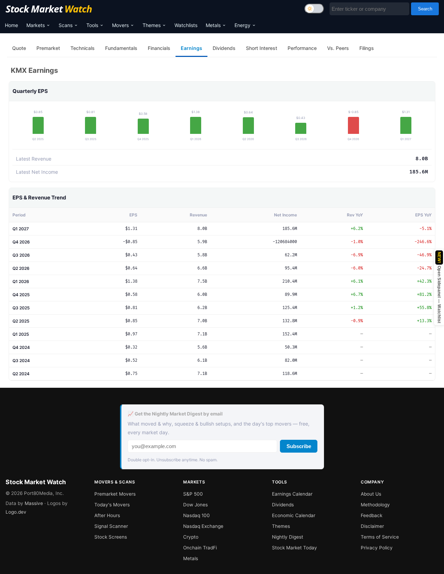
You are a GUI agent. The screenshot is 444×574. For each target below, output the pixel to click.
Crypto (190, 537)
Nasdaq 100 (196, 515)
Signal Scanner (111, 526)
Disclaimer (372, 526)
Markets (35, 25)
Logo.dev (16, 512)
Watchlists (185, 25)
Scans (65, 25)
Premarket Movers (115, 494)
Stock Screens (110, 537)
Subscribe (299, 446)
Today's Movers (112, 504)
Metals (213, 25)
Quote (19, 48)
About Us (371, 494)
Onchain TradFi (200, 547)
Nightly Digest (287, 537)
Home (11, 25)
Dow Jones (195, 504)
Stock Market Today (294, 547)
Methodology (375, 504)
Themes (152, 25)
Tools (92, 25)
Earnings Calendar (292, 494)
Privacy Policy (377, 547)
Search (425, 8)
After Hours (107, 515)
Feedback (371, 515)
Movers (120, 25)
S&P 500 (193, 494)
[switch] (314, 9)
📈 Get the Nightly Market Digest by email (175, 414)
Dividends (283, 504)
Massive (34, 503)
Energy (242, 25)
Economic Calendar (293, 515)
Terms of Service (380, 537)
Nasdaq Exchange (203, 526)
